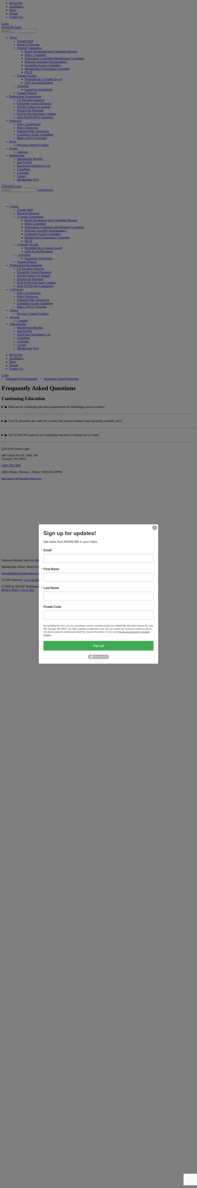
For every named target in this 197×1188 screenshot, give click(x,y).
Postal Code (52, 606)
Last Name (51, 587)
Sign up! (98, 645)
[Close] (154, 527)
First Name (51, 569)
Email (47, 550)
